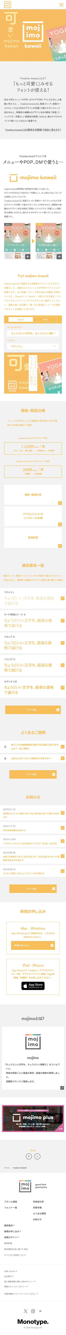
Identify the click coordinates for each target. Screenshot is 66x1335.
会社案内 (8, 1276)
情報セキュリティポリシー (15, 1286)
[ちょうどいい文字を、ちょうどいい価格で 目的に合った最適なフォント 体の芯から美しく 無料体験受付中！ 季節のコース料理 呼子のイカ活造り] (33, 333)
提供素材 (8, 1225)
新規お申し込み (21, 945)
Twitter (37, 1156)
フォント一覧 (10, 1207)
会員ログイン (10, 1237)
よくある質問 (39, 1213)
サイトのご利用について (15, 1255)
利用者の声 (38, 1201)
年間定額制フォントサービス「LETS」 (20, 1293)
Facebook (29, 1156)
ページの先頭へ (61, 1330)
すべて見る (32, 709)
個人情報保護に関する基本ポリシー (19, 1281)
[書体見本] (62, 598)
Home (7, 1167)
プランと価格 (10, 1201)
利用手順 (37, 1207)
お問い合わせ (9, 1271)
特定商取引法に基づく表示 (16, 1249)
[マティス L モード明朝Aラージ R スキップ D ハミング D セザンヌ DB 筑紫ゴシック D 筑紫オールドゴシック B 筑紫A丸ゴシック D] (33, 346)
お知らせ (37, 1219)
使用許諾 (8, 1243)
